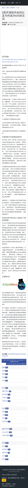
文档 (9, 2)
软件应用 (6, 394)
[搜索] (20, 2)
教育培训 (5, 452)
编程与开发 (6, 391)
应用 (4, 418)
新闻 (4, 370)
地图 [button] (12, 2)
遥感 (4, 411)
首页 (4, 3)
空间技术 (6, 401)
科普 (5, 459)
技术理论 (6, 449)
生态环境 (6, 421)
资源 (4, 377)
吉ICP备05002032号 (14, 471)
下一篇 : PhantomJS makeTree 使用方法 (16, 363)
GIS (4, 415)
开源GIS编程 (7, 435)
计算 (17, 2)
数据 (4, 374)
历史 (4, 446)
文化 (4, 456)
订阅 (4, 480)
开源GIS (12, 7)
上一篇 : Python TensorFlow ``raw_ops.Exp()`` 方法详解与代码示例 (14, 360)
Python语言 (6, 432)
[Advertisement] (14, 41)
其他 (4, 380)
